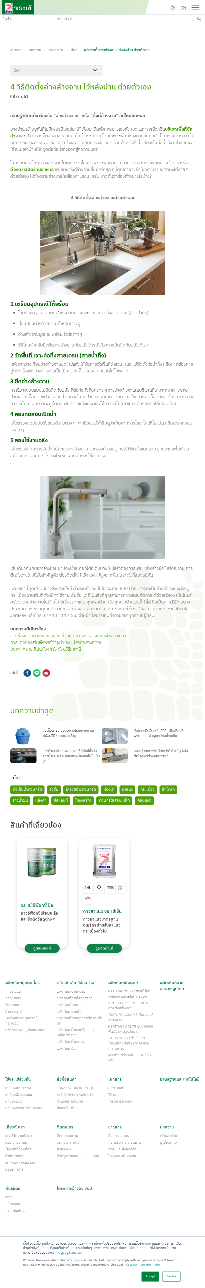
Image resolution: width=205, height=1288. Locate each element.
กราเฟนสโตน (14, 1210)
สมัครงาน (64, 1149)
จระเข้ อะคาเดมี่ (68, 1142)
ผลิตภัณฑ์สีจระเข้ (123, 983)
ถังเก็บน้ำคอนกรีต (27, 789)
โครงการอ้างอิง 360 (74, 1189)
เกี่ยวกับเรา (15, 1127)
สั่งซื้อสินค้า (66, 1080)
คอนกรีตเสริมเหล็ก (114, 800)
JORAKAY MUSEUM (20, 1162)
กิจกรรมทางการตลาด (124, 1142)
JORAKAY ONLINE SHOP (75, 1088)
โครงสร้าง (83, 800)
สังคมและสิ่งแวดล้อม (123, 1149)
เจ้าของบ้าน (56, 50)
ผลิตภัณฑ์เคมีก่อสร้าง (75, 983)
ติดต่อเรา (65, 1127)
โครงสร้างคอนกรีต (81, 789)
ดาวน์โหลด (116, 1088)
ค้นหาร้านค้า (65, 1108)
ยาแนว (127, 789)
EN (183, 8)
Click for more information (144, 1264)
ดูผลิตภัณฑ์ (42, 948)
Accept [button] (150, 1276)
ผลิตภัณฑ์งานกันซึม (71, 991)
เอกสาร (115, 1080)
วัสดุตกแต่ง (13, 1005)
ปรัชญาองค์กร (16, 1142)
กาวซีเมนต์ (13, 991)
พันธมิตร (12, 1189)
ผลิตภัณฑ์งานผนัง (70, 1005)
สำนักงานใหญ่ (15, 1156)
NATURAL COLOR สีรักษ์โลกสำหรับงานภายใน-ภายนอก (129, 994)
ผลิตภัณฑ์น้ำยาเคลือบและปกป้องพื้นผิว (75, 1032)
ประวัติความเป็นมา (18, 1135)
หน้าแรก (16, 50)
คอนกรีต (144, 800)
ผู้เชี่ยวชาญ (168, 1142)
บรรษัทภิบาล (14, 1169)
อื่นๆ (74, 50)
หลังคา (40, 800)
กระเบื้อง (147, 789)
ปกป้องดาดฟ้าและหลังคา (23, 1108)
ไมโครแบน (12, 1203)
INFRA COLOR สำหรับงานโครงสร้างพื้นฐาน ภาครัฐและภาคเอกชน (129, 1043)
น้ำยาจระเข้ (13, 1011)
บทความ (35, 50)
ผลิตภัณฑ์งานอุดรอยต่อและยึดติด (79, 1021)
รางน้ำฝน (20, 800)
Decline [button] (171, 1276)
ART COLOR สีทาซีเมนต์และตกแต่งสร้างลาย (128, 1005)
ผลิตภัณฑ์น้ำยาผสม (71, 1041)
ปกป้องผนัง (13, 1101)
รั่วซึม (54, 789)
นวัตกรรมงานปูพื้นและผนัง (24, 1030)
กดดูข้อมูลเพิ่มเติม (69, 1252)
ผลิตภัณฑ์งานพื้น (69, 1011)
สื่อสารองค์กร (118, 1135)
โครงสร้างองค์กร (18, 1149)
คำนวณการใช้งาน (70, 1101)
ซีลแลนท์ (61, 800)
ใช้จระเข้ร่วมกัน (18, 1080)
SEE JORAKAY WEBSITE (75, 1094)
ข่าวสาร (115, 1127)
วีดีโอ (112, 1094)
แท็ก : (15, 778)
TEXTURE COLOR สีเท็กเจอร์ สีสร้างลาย (130, 1017)
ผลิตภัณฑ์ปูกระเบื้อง (22, 983)
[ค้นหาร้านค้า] (173, 8)
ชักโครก (168, 789)
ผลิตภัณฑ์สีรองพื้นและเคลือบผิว (129, 1057)
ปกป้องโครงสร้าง (18, 1088)
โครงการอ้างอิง (120, 1101)
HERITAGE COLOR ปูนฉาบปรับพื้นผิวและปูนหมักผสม (130, 1029)
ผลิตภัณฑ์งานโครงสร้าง (74, 998)
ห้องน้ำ (109, 789)
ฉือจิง (9, 1197)
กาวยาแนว (13, 998)
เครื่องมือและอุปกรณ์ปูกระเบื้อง (21, 1021)
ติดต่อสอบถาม (67, 1135)
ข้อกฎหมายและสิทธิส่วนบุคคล (78, 1156)
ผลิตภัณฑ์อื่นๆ (67, 1048)
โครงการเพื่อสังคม (122, 1156)
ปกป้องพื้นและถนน (18, 1094)
